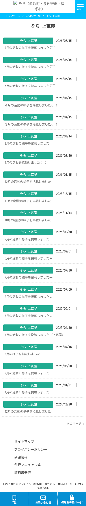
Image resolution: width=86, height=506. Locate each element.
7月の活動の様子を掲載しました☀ (28, 277)
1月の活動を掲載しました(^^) (26, 162)
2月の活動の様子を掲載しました (27, 143)
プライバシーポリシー (30, 449)
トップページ (13, 16)
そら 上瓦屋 (28, 40)
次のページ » (75, 423)
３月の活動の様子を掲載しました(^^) (31, 124)
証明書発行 (22, 472)
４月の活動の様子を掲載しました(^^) (31, 105)
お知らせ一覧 (33, 16)
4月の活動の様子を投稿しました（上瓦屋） (35, 335)
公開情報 (21, 457)
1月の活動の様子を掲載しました (27, 392)
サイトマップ (24, 441)
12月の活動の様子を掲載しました (28, 181)
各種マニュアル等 (27, 464)
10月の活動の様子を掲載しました (28, 220)
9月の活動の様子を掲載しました (27, 239)
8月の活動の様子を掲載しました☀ (28, 258)
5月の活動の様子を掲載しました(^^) (30, 86)
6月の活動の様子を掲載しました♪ (28, 296)
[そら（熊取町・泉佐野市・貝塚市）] (37, 6)
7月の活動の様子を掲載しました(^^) (30, 47)
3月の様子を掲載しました (22, 354)
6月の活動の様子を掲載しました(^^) (30, 66)
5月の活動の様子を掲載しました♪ (28, 315)
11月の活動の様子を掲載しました (28, 201)
